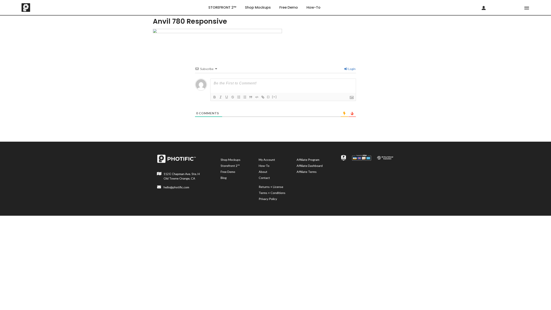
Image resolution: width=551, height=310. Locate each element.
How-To (313, 7)
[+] (274, 96)
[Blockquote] (251, 97)
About (263, 172)
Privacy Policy (268, 199)
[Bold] (215, 97)
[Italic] (221, 97)
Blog (224, 178)
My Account (267, 159)
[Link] (263, 97)
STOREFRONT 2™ (222, 7)
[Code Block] (257, 97)
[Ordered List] (239, 97)
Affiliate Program (308, 159)
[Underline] (227, 97)
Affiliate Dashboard (310, 165)
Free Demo (288, 7)
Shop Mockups (258, 7)
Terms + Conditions (272, 193)
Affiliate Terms (307, 172)
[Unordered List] (245, 97)
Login (352, 69)
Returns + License (271, 187)
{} (268, 96)
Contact (264, 178)
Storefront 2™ (230, 165)
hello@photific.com (176, 187)
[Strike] (233, 97)
